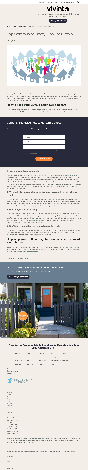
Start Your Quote (44, 159)
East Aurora (30, 357)
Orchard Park (42, 360)
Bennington (54, 357)
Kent (52, 353)
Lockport (41, 364)
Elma (28, 353)
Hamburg (17, 353)
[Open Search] (78, 2)
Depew (29, 360)
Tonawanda (18, 357)
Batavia (64, 353)
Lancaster (18, 364)
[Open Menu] (8, 2)
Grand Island (18, 360)
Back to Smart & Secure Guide (19, 258)
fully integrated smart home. (29, 252)
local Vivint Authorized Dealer (39, 438)
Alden (52, 364)
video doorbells (47, 184)
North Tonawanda (56, 360)
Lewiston (41, 357)
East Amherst (66, 357)
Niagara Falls (30, 364)
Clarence (65, 360)
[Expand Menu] (30, 8)
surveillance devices (32, 220)
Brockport (42, 353)
